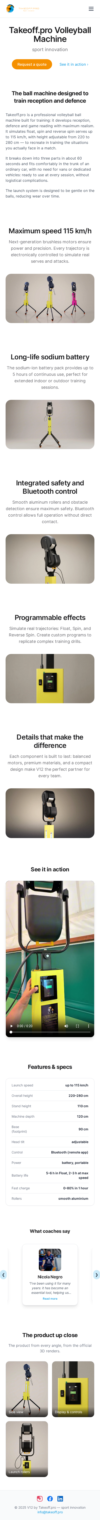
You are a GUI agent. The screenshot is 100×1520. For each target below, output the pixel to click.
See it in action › (74, 64)
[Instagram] (40, 1499)
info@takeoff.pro (50, 1512)
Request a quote (32, 64)
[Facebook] (50, 1499)
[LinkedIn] (60, 1499)
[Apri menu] (91, 9)
